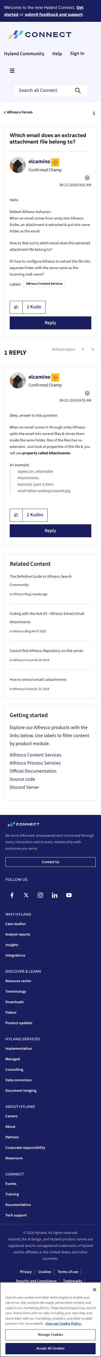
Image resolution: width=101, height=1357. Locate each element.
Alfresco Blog (22, 594)
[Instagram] (40, 895)
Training (12, 1194)
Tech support (16, 1215)
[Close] (94, 1290)
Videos (10, 1012)
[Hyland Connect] (39, 35)
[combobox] (50, 90)
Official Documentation (33, 771)
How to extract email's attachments (38, 679)
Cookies (44, 1272)
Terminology (15, 991)
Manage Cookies (50, 1334)
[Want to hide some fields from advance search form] (83, 349)
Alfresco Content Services (44, 283)
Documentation (18, 1205)
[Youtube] (68, 895)
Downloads (14, 1002)
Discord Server (24, 787)
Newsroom (14, 1158)
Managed (12, 1059)
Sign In (77, 53)
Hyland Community (24, 53)
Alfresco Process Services (35, 763)
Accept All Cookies (50, 1348)
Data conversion (18, 1080)
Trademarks (72, 1281)
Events (10, 1184)
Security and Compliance (36, 1281)
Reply (50, 322)
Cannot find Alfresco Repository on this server (46, 651)
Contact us (50, 862)
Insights (11, 945)
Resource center (18, 981)
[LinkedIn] (54, 895)
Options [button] (93, 112)
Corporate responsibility (25, 1147)
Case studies (15, 924)
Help (57, 53)
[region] (50, 1319)
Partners (12, 1137)
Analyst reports (17, 934)
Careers (11, 1116)
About (10, 1126)
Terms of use (68, 1272)
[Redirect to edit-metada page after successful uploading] (92, 349)
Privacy (26, 1272)
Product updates (18, 1023)
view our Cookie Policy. (63, 1323)
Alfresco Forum (20, 112)
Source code (22, 779)
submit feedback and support (54, 14)
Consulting (14, 1069)
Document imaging (20, 1090)
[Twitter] (26, 895)
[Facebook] (11, 895)
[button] (16, 307)
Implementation (18, 1048)
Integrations (15, 955)
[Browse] (12, 70)
